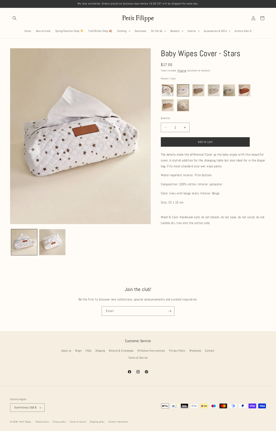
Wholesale (195, 351)
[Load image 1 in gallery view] (24, 242)
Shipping (182, 70)
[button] (14, 18)
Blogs (78, 351)
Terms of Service (138, 358)
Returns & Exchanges (121, 351)
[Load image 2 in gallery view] (52, 242)
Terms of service (78, 421)
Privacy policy (59, 421)
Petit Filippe (25, 421)
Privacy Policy (177, 351)
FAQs (88, 351)
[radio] (168, 90)
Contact (209, 351)
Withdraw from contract (151, 351)
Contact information (118, 421)
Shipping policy (97, 421)
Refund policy (42, 421)
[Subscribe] (169, 311)
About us (66, 351)
